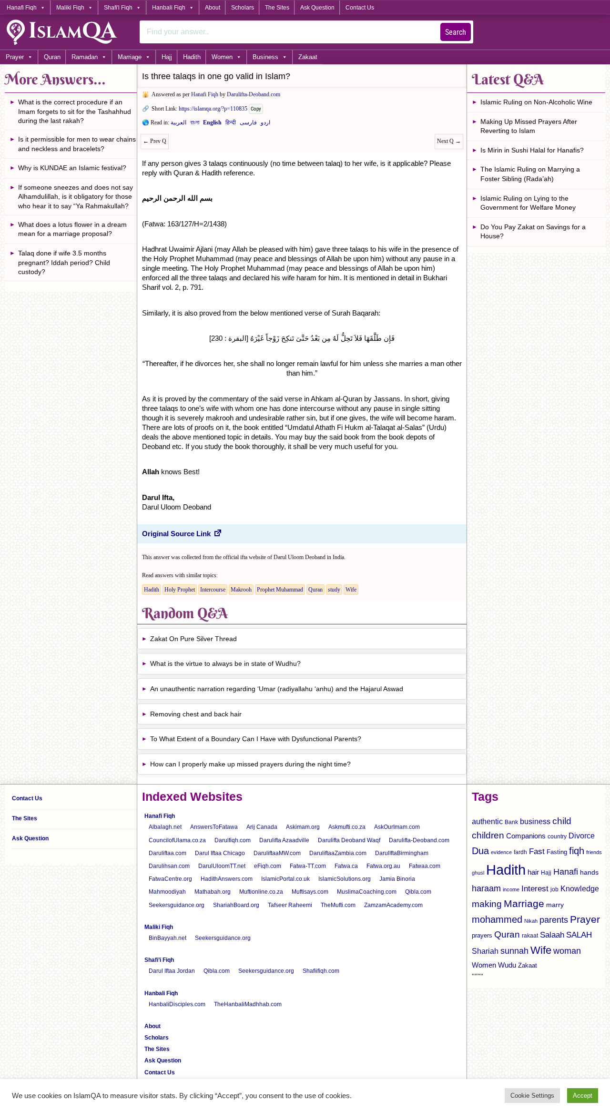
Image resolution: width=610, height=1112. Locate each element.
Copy (256, 109)
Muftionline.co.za (261, 891)
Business (265, 57)
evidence (501, 852)
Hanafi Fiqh (22, 7)
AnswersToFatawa (214, 827)
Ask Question (317, 7)
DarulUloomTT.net (221, 866)
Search (455, 32)
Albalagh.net (165, 827)
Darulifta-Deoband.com (253, 94)
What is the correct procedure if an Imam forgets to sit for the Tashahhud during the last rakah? (74, 111)
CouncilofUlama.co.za (177, 840)
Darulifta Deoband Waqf (349, 840)
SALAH (579, 934)
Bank (511, 822)
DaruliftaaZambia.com (337, 853)
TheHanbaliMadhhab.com (248, 1004)
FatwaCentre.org (170, 879)
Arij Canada (261, 827)
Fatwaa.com (424, 866)
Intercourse (212, 589)
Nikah (531, 921)
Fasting (557, 852)
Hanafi (565, 872)
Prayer (15, 57)
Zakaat (307, 57)
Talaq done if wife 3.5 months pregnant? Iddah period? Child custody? (64, 262)
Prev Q (154, 141)
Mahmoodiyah (167, 891)
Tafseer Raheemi (290, 905)
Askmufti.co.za (347, 827)
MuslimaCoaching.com (366, 891)
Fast (537, 851)
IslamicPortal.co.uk (285, 879)
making (487, 904)
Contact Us (360, 7)
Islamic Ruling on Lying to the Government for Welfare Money (528, 203)
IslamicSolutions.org (344, 879)
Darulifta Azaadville (284, 840)
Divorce (582, 835)
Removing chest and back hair (196, 714)
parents (553, 920)
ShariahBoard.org (236, 905)
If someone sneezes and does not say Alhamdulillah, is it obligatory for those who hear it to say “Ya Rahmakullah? (75, 197)
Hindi (230, 124)
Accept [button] (582, 1095)
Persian (248, 124)
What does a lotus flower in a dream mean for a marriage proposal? (72, 229)
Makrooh (241, 589)
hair (533, 872)
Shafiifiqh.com (321, 971)
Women (222, 57)
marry (555, 904)
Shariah (485, 951)
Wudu (507, 965)
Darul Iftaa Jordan (172, 971)
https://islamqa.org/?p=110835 (213, 108)
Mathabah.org (212, 891)
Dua (480, 851)
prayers (482, 935)
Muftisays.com (310, 891)
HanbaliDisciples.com (177, 1004)
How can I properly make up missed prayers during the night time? (250, 764)
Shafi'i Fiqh (118, 7)
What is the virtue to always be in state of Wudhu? (225, 663)
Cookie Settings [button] (532, 1095)
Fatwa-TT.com (308, 866)
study (334, 589)
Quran (52, 57)
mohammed (497, 919)
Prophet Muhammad (280, 589)
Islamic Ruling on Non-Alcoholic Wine (536, 102)
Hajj (167, 57)
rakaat (530, 935)
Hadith (192, 57)
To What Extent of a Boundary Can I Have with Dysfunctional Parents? (255, 739)
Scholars (242, 7)
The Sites (277, 7)
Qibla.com (418, 891)
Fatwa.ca (346, 866)
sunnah (514, 951)
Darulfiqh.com (232, 840)
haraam (486, 888)
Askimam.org (303, 827)
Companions (526, 836)
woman (567, 951)
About (212, 7)
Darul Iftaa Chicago (220, 853)
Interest (535, 888)
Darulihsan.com (169, 866)
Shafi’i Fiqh (159, 960)
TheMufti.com (338, 905)
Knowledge (579, 889)
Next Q (449, 141)
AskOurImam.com (397, 827)
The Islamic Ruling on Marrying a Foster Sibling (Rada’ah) (530, 174)
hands (589, 872)
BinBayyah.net (167, 938)
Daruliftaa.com (167, 853)
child (561, 821)
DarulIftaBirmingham (401, 853)
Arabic (178, 124)
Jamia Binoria (397, 879)
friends (594, 852)
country (557, 836)
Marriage (130, 57)
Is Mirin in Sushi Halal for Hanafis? (532, 150)
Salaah (552, 934)
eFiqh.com (267, 866)
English (212, 124)
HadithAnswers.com (227, 879)
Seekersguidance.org (176, 905)
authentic (487, 821)
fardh (520, 852)
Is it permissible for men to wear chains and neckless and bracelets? (77, 144)
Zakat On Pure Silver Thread (193, 639)
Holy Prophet (179, 589)
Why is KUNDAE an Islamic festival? (72, 168)
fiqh (576, 851)
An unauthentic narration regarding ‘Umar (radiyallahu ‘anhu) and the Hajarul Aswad (276, 689)
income (511, 889)
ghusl (478, 873)
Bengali (194, 124)
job (554, 889)
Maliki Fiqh (70, 7)
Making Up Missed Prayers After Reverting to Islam (528, 126)
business (535, 821)
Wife (351, 589)
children (488, 835)
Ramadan (84, 57)
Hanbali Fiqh (168, 7)
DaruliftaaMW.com (277, 853)
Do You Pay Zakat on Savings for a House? (533, 231)
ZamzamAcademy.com (393, 905)
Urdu (265, 124)
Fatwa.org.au (383, 866)
